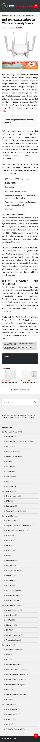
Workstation (11, 486)
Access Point (8, 16)
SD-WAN (9, 580)
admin (6, 356)
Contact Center (12, 714)
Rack (8, 461)
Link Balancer (11, 565)
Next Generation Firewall (15, 675)
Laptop (9, 446)
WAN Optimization (13, 590)
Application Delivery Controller (17, 525)
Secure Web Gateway (14, 685)
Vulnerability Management (16, 694)
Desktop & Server (11, 432)
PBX (8, 724)
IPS (7, 660)
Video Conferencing (13, 729)
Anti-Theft (10, 615)
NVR (8, 630)
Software (9, 471)
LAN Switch (10, 560)
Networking (19, 16)
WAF (8, 699)
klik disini (29, 96)
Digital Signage (11, 496)
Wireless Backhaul (13, 595)
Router (8, 575)
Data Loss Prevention (14, 650)
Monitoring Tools (12, 664)
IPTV (8, 501)
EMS (8, 545)
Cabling (9, 535)
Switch (8, 585)
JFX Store (12, 738)
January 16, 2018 (16, 28)
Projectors (10, 506)
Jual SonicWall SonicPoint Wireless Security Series (18, 21)
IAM (8, 654)
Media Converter (12, 570)
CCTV (8, 620)
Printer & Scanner (12, 456)
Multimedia (9, 491)
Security (30, 16)
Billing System (11, 709)
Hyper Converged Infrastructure (18, 441)
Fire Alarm (10, 625)
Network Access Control (15, 669)
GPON (8, 550)
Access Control (11, 610)
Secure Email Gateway (14, 679)
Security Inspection (13, 635)
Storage (9, 476)
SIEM (8, 689)
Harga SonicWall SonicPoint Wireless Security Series (19, 343)
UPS (7, 481)
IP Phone (9, 719)
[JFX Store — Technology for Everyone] (20, 6)
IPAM (8, 555)
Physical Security (11, 605)
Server (8, 466)
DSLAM (9, 540)
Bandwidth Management (15, 530)
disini (4, 111)
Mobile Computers (13, 451)
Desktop (9, 436)
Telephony (8, 704)
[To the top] (36, 735)
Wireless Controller (13, 600)
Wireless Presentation (14, 511)
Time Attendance (12, 640)
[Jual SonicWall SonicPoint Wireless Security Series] (20, 45)
